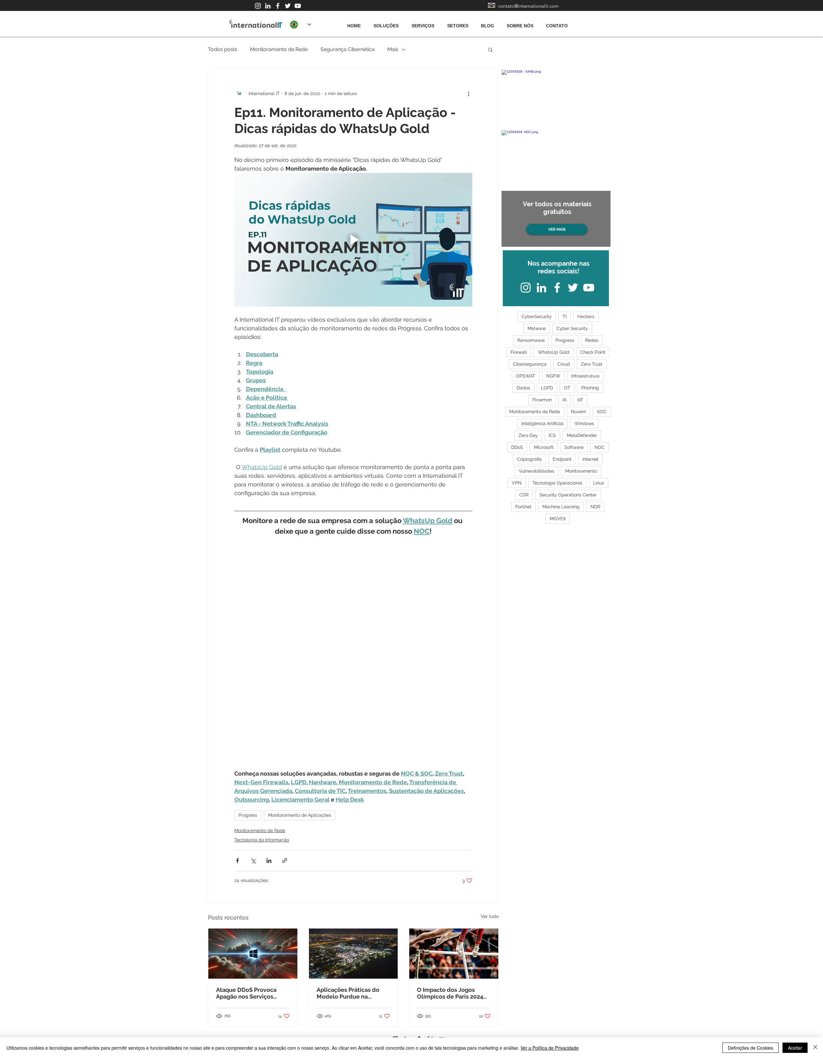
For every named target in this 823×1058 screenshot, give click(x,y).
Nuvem (578, 411)
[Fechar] (815, 1048)
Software (574, 447)
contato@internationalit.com (528, 6)
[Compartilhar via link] (285, 861)
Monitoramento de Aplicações (299, 815)
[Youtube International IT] (298, 6)
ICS (552, 435)
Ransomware (531, 340)
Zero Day (528, 435)
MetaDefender (582, 435)
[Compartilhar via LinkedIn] (269, 861)
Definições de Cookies (750, 1048)
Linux (598, 482)
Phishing (590, 387)
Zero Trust (591, 364)
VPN (516, 482)
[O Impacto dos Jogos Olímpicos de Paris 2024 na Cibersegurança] (453, 954)
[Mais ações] (468, 93)
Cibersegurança (530, 364)
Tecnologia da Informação (261, 839)
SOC (602, 411)
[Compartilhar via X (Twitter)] (253, 861)
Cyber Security (572, 328)
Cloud (563, 364)
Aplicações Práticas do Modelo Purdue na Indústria (348, 993)
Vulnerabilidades (536, 471)
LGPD (547, 387)
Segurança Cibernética (348, 49)
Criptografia (529, 459)
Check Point (592, 352)
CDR (524, 494)
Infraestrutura (585, 375)
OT (567, 387)
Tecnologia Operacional (557, 482)
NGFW (553, 375)
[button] (490, 49)
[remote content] (353, 653)
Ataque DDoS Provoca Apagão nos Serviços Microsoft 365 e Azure (246, 993)
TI (564, 316)
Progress (248, 815)
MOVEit (558, 518)
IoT (580, 399)
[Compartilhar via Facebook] (237, 861)
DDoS (517, 447)
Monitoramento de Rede (279, 49)
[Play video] (353, 240)
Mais (392, 49)
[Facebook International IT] (278, 6)
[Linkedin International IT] (268, 6)
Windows (584, 423)
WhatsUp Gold (553, 352)
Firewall (519, 352)
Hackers (585, 316)
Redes (591, 340)
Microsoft (544, 447)
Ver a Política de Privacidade (549, 1048)
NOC (599, 447)
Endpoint (562, 459)
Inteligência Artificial (542, 423)
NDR (595, 506)
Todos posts (222, 49)
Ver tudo (490, 916)
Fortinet (523, 506)
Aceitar (795, 1048)
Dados (523, 387)
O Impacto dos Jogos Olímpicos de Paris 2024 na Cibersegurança (450, 993)
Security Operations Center (568, 494)
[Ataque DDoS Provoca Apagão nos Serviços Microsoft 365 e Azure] (252, 954)
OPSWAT (525, 375)
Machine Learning (561, 506)
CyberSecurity (536, 316)
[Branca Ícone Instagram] (258, 6)
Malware (537, 328)
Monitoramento (581, 471)
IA (564, 399)
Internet (591, 459)
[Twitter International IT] (288, 6)
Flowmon (542, 399)
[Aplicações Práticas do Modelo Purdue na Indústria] (353, 954)
